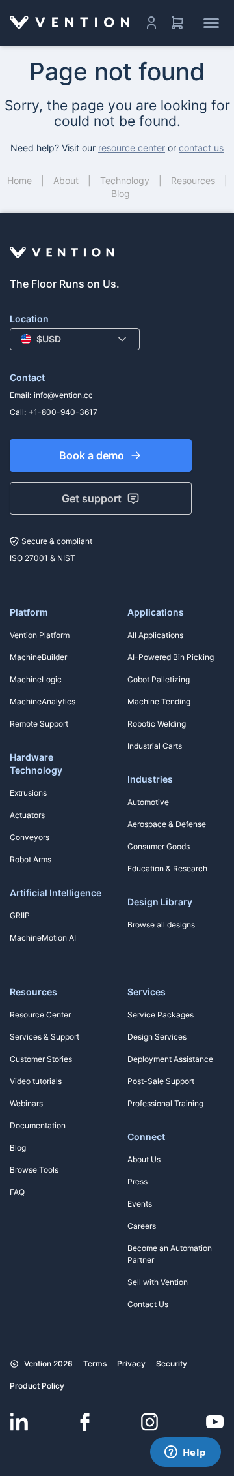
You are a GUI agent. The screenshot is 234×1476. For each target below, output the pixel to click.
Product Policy (37, 1386)
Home (19, 180)
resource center (131, 147)
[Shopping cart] (177, 23)
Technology (125, 180)
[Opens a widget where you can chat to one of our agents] (185, 1453)
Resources (193, 180)
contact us (201, 147)
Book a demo (91, 455)
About (66, 180)
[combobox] (75, 339)
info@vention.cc (63, 395)
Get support (92, 498)
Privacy (131, 1363)
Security (171, 1363)
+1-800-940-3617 (63, 412)
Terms (95, 1363)
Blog (120, 193)
